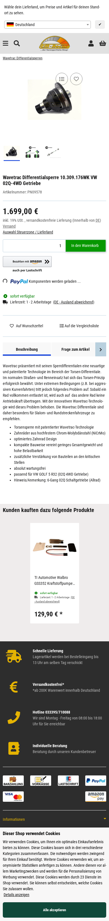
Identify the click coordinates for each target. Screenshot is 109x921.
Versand (9, 226)
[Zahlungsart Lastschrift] (68, 780)
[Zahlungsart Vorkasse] (40, 780)
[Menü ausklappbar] (5, 43)
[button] (91, 43)
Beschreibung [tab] (27, 349)
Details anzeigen (16, 894)
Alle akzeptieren (54, 910)
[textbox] (47, 24)
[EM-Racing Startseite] (54, 43)
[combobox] (47, 25)
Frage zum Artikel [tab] (75, 349)
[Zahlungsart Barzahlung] (13, 780)
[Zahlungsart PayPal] (95, 780)
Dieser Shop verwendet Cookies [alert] (31, 833)
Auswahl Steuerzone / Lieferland (28, 232)
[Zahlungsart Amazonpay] (95, 796)
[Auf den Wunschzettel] (76, 79)
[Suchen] (17, 43)
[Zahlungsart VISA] (13, 796)
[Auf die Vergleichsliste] (62, 79)
